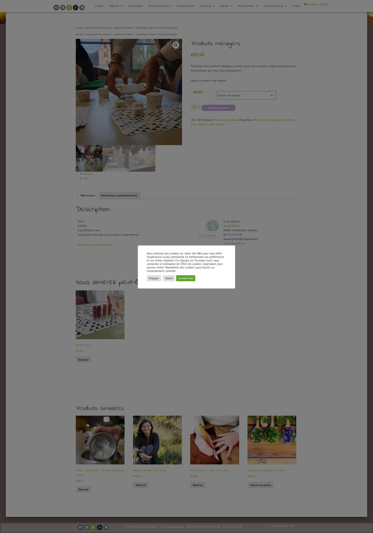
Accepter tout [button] (186, 278)
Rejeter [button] (169, 278)
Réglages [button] (154, 278)
